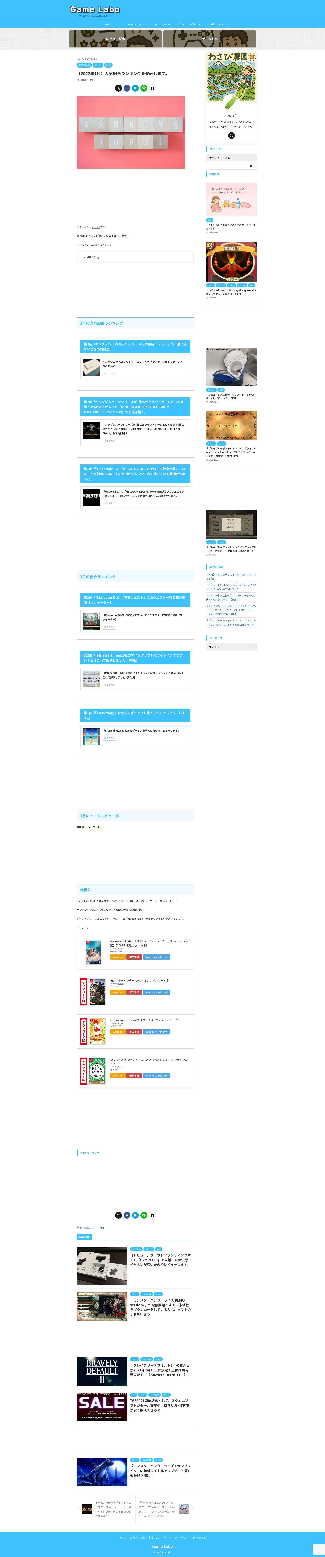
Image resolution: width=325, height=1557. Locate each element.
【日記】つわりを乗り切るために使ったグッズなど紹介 (231, 576)
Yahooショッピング (156, 957)
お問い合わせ (216, 24)
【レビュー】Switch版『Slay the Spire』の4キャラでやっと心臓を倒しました (231, 292)
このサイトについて (135, 24)
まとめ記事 (85, 1227)
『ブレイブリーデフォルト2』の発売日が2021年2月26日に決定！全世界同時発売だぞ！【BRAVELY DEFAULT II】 (160, 1370)
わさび (96, 227)
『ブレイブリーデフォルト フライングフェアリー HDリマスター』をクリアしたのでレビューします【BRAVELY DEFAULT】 (231, 452)
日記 (102, 1227)
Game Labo (162, 1546)
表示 (95, 257)
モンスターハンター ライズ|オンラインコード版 (139, 980)
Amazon (118, 957)
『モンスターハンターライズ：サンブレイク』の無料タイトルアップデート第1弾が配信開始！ (160, 1470)
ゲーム (95, 1227)
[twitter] (118, 88)
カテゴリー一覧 (162, 24)
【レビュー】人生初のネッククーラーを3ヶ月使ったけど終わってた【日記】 (230, 396)
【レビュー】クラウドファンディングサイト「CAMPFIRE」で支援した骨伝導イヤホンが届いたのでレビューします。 (160, 1260)
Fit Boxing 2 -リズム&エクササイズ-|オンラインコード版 (145, 1020)
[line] (143, 88)
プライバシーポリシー (190, 24)
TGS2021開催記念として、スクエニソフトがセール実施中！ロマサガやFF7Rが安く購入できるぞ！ (159, 1405)
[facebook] (127, 88)
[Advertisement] (135, 195)
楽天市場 (134, 957)
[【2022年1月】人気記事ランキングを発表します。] (135, 88)
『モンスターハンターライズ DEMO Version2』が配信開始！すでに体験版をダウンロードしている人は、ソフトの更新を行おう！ (160, 1307)
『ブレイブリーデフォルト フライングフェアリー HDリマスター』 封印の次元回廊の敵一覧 (231, 549)
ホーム (108, 24)
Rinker (120, 948)
